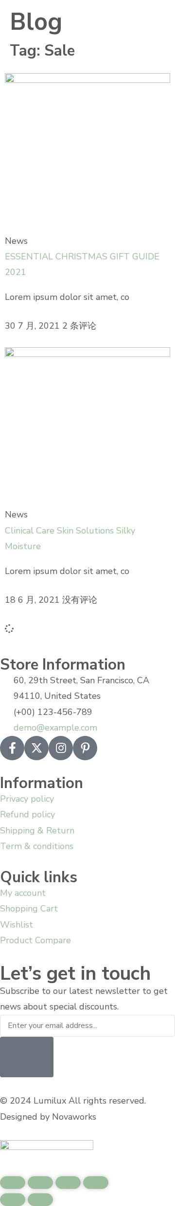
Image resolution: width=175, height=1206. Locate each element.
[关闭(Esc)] (95, 1182)
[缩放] (12, 1182)
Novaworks (74, 1117)
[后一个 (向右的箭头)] (40, 1199)
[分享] (68, 1182)
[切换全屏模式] (40, 1182)
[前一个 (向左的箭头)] (12, 1199)
